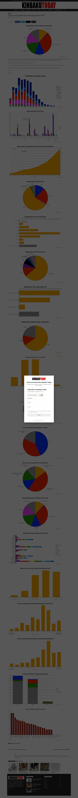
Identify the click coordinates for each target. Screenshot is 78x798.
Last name (29, 406)
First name (29, 402)
